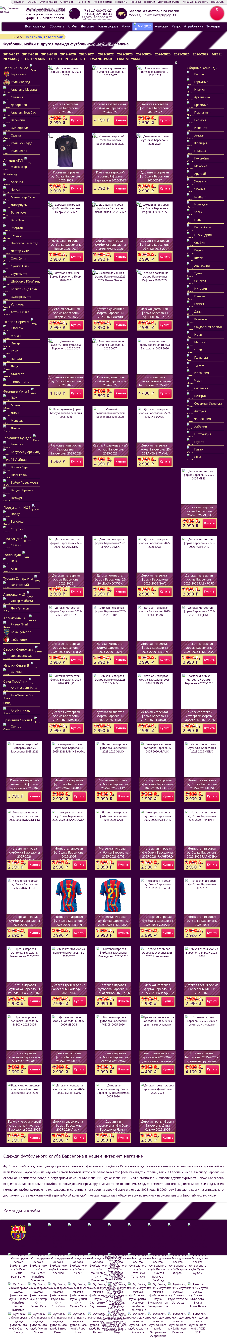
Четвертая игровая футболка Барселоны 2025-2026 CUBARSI (157, 921)
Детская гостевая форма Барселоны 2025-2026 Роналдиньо (157, 989)
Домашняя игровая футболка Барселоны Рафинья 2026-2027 (154, 245)
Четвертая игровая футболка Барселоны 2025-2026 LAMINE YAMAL (69, 786)
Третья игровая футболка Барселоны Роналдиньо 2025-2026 (24, 989)
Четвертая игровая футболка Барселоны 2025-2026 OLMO (113, 784)
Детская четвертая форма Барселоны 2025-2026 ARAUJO (66, 716)
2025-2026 (181, 54)
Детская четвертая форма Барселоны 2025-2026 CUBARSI (155, 716)
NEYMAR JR (12, 59)
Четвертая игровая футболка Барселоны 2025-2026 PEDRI (24, 921)
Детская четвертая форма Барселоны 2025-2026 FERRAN (155, 648)
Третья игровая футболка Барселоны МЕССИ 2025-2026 (24, 1057)
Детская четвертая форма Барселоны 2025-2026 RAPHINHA (66, 648)
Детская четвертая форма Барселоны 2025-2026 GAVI (155, 579)
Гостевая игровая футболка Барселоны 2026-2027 (66, 176)
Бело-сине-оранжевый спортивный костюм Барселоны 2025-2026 (24, 1125)
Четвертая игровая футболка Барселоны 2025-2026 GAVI (113, 852)
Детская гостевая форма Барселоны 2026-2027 (66, 108)
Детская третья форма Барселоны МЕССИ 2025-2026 (201, 989)
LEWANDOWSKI (101, 59)
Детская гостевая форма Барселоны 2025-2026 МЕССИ (69, 1057)
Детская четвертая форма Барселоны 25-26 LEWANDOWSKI (110, 579)
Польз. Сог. (217, 1)
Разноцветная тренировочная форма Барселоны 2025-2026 (154, 381)
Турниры (213, 26)
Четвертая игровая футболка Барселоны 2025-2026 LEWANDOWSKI (69, 854)
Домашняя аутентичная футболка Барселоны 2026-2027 (66, 381)
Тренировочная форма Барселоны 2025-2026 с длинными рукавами (157, 1057)
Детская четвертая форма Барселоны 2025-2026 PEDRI (110, 648)
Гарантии (149, 1)
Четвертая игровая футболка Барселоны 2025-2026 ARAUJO (157, 784)
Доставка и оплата (168, 1)
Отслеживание (48, 1)
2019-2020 (68, 54)
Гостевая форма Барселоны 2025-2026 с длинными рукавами (202, 1057)
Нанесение (84, 1)
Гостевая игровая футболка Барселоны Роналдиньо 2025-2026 (113, 989)
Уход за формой (103, 1)
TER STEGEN (58, 59)
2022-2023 (125, 54)
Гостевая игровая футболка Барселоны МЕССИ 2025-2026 (113, 1057)
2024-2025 (162, 54)
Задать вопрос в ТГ (97, 17)
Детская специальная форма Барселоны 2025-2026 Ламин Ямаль (69, 1127)
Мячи (125, 26)
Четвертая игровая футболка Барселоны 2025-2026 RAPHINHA (202, 852)
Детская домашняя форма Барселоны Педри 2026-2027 (66, 313)
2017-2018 (30, 54)
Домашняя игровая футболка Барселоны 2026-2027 (154, 176)
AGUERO (78, 59)
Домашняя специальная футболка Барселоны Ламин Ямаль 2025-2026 (113, 1127)
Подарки (19, 1)
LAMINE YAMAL (129, 59)
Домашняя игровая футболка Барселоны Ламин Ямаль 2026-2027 (110, 247)
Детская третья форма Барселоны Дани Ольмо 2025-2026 (157, 1125)
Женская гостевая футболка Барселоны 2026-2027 (154, 108)
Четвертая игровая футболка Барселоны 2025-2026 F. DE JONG (113, 921)
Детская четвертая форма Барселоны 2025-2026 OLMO (110, 716)
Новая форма (107, 26)
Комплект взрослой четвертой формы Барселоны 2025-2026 (24, 784)
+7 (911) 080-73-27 (97, 10)
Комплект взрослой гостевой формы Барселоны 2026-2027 (110, 176)
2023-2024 (144, 54)
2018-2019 (49, 54)
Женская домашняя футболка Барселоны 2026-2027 (110, 381)
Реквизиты (121, 1)
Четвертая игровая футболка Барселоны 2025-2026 (202, 921)
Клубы (72, 26)
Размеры (136, 1)
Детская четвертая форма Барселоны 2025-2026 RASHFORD (199, 579)
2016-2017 (11, 54)
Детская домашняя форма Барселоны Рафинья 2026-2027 (155, 313)
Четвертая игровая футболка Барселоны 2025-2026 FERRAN (69, 921)
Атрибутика (193, 26)
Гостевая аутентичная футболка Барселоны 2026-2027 (110, 108)
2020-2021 (87, 54)
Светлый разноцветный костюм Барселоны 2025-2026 (110, 449)
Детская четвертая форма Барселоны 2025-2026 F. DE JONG (199, 648)
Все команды (35, 26)
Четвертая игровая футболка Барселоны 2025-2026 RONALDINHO (24, 854)
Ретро (176, 26)
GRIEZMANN (35, 59)
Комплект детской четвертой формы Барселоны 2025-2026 (199, 716)
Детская (87, 26)
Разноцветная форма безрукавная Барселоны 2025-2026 (66, 449)
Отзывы (32, 1)
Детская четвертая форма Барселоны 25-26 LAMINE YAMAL (155, 449)
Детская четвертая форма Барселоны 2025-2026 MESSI (199, 511)
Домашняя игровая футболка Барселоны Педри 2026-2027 (66, 245)
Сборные (57, 26)
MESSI (217, 54)
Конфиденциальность (195, 1)
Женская (162, 26)
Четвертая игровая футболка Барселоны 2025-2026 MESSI (202, 784)
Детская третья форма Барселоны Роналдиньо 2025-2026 (68, 989)
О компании (67, 1)
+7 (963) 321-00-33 (97, 13)
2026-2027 (200, 54)
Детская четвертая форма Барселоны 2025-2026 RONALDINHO (66, 581)
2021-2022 (106, 54)
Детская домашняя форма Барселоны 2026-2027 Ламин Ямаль (110, 315)
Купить (76, 120)
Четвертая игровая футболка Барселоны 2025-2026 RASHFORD (157, 852)
